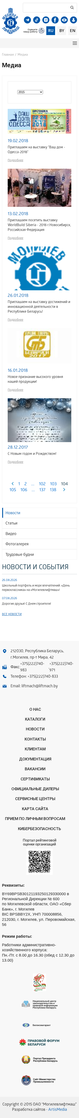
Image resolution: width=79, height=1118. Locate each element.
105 (12, 490)
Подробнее (15, 161)
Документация (35, 759)
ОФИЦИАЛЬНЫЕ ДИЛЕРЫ (35, 789)
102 (42, 484)
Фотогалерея (17, 544)
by (61, 30)
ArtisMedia (57, 1110)
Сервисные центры (35, 798)
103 (53, 484)
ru (51, 30)
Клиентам (35, 749)
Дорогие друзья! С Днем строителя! (26, 604)
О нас (35, 709)
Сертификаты (35, 779)
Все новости (12, 615)
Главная (8, 55)
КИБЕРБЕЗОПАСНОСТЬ (39, 828)
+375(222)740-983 (32, 667)
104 (64, 484)
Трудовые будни (19, 555)
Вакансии (35, 769)
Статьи (11, 523)
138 (53, 490)
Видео (10, 534)
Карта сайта (35, 808)
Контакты (35, 739)
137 (42, 490)
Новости (12, 513)
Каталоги (35, 719)
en (72, 30)
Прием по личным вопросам (35, 818)
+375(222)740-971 (61, 667)
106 (23, 490)
